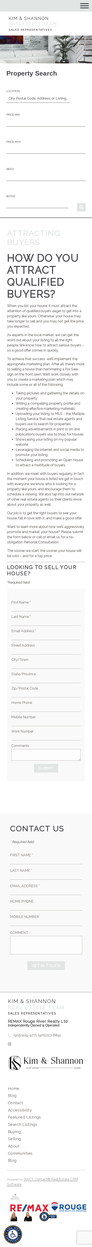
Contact (15, 1103)
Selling (14, 1139)
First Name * (21, 602)
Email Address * (23, 631)
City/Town (19, 660)
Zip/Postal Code (24, 688)
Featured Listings (24, 1117)
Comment (19, 933)
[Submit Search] (81, 207)
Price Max (13, 141)
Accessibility (20, 1110)
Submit (46, 768)
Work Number (22, 731)
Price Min (13, 114)
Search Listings (22, 1124)
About (13, 1146)
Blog (12, 1095)
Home (13, 1088)
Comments (20, 746)
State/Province (23, 674)
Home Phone (21, 703)
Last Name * (21, 617)
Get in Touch (46, 965)
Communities (20, 1153)
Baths (10, 196)
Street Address (23, 645)
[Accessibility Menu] (12, 1234)
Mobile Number (23, 717)
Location (13, 91)
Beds (10, 169)
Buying (14, 1131)
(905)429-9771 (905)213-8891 (37, 1035)
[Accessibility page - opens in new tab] (48, 1219)
